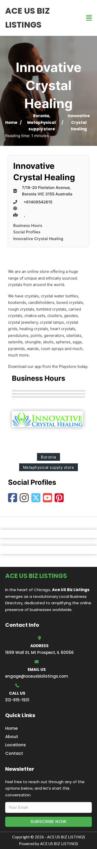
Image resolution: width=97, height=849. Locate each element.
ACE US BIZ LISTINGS (27, 17)
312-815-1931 (17, 700)
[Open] (89, 18)
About (11, 737)
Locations (15, 745)
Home (11, 122)
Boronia (41, 115)
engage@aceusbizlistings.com (36, 676)
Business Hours (27, 225)
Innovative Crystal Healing (38, 238)
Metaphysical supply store (48, 467)
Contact (14, 753)
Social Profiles (26, 231)
